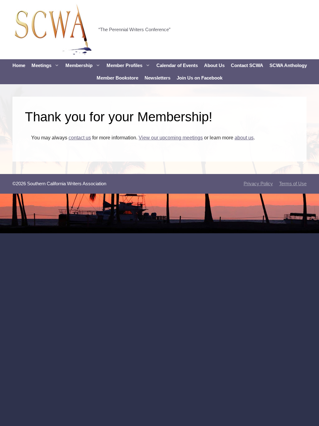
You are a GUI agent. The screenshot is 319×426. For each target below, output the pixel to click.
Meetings (41, 65)
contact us (80, 137)
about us (244, 137)
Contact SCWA (247, 65)
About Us (214, 65)
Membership (79, 65)
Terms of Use (293, 183)
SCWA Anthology (288, 65)
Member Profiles (124, 65)
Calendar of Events (177, 65)
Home (18, 65)
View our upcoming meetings (171, 137)
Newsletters (157, 77)
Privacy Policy (258, 183)
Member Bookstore (117, 77)
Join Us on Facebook (199, 77)
